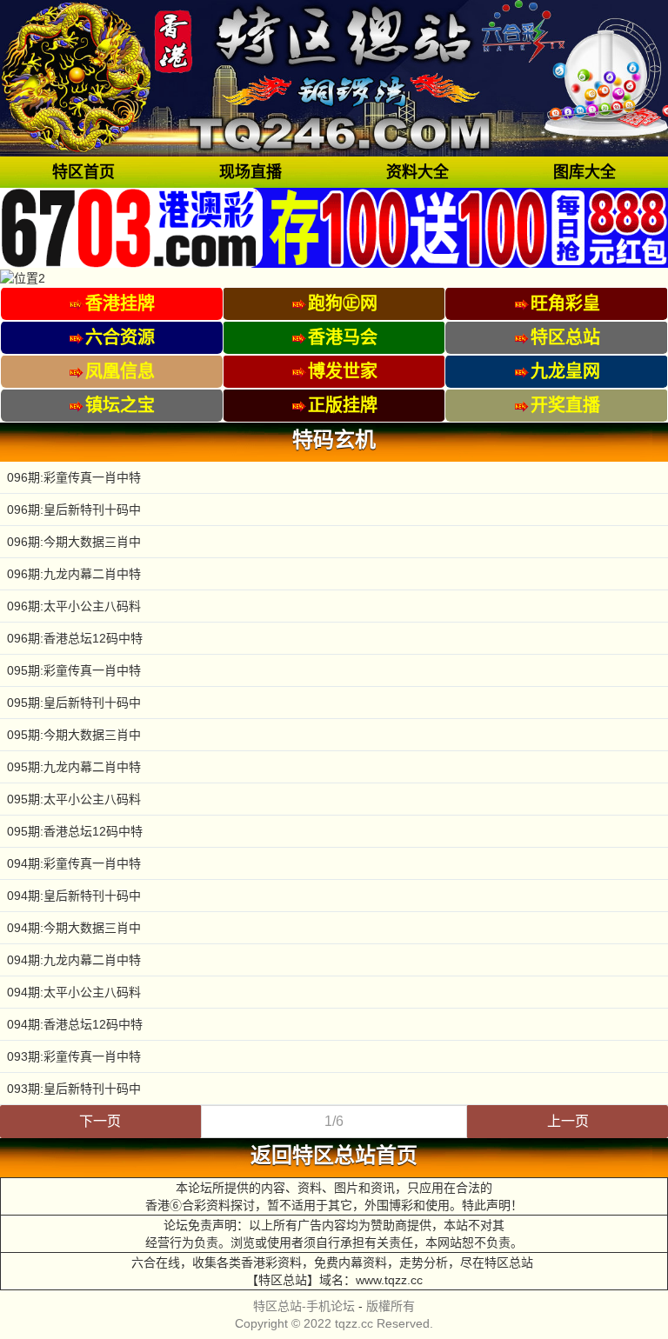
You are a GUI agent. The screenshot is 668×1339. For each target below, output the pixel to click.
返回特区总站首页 (334, 1155)
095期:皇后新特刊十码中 (74, 702)
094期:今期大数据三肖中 (74, 928)
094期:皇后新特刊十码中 (74, 896)
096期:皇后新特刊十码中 (74, 509)
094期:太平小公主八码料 (74, 992)
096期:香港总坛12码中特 (75, 638)
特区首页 (83, 172)
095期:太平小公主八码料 (74, 799)
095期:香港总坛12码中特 (75, 831)
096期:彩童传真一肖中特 (74, 477)
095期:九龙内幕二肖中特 (74, 767)
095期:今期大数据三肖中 (74, 735)
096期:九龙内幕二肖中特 (74, 574)
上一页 (568, 1121)
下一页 (100, 1121)
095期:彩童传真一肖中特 (74, 670)
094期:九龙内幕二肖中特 (74, 960)
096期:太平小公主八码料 (74, 606)
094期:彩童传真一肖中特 (74, 863)
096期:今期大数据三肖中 (74, 542)
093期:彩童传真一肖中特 (74, 1056)
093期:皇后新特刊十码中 (74, 1089)
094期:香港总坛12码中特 (75, 1024)
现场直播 (250, 172)
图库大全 (584, 172)
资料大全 (417, 172)
